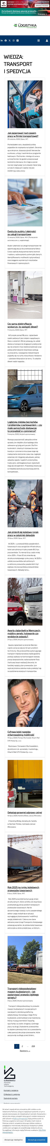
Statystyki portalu (11, 1098)
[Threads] (17, 40)
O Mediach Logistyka (12, 1094)
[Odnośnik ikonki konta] (47, 40)
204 (33, 1046)
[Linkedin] (1, 40)
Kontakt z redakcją (11, 1090)
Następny (25, 1051)
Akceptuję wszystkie (36, 1140)
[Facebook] (5, 40)
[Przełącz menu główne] (38, 40)
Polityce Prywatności (20, 1118)
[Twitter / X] (9, 40)
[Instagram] (13, 40)
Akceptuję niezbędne (13, 1140)
